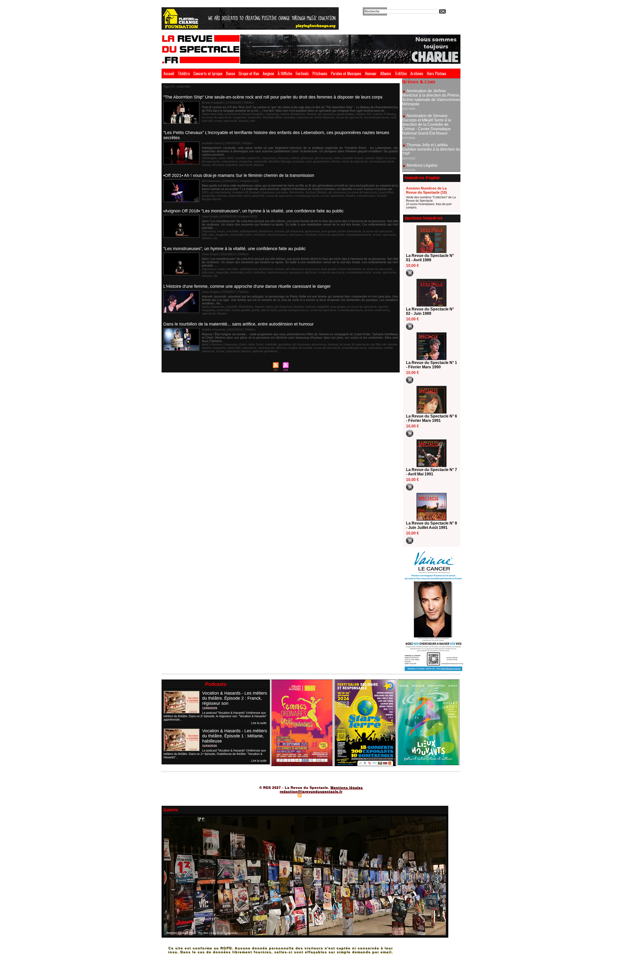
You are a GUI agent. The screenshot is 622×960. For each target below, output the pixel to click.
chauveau (272, 114)
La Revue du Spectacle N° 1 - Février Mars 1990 (431, 365)
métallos (260, 234)
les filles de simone (384, 344)
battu (205, 306)
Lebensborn (229, 161)
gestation (284, 344)
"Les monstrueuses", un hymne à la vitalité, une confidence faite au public (234, 248)
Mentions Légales (422, 137)
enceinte (282, 192)
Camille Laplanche (247, 158)
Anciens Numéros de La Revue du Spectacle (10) (426, 190)
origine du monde (300, 348)
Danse (230, 73)
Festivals (302, 73)
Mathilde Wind (272, 117)
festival (310, 192)
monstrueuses (277, 234)
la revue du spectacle (217, 117)
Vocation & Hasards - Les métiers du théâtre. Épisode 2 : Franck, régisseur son (234, 698)
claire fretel (255, 344)
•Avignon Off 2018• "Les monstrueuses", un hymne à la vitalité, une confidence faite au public (253, 210)
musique (289, 117)
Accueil (169, 73)
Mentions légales (346, 787)
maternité (254, 117)
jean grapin (329, 231)
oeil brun (311, 234)
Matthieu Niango (280, 161)
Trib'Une (401, 73)
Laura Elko (386, 192)
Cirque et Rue (249, 73)
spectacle (230, 121)
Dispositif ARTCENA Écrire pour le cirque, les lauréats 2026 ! (430, 167)
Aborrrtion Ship (212, 114)
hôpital (360, 114)
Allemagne (209, 158)
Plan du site (287, 795)
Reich (336, 161)
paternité (258, 196)
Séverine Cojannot (224, 165)
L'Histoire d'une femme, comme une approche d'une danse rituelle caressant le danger (247, 286)
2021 (205, 192)
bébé (230, 158)
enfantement (248, 231)
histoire (299, 306)
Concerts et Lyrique (207, 73)
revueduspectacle (376, 117)
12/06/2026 (209, 708)
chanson (216, 344)
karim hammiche (349, 231)
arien (221, 158)
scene (218, 121)
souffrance (381, 310)
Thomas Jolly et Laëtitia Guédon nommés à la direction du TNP (431, 121)
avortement (233, 114)
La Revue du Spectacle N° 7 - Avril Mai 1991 (431, 472)
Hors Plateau (436, 73)
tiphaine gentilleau (264, 351)
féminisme (298, 114)
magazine (239, 117)
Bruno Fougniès (253, 114)
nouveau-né (305, 117)
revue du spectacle (349, 117)
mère (247, 196)
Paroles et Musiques (346, 73)
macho (383, 306)
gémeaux (307, 158)
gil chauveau (326, 114)
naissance (296, 234)
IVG (369, 114)
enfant (284, 114)
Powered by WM (332, 795)
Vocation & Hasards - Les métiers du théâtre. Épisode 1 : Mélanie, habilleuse (234, 735)
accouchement (220, 192)
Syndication (310, 795)
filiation (322, 192)
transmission (366, 196)
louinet (206, 348)
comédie (231, 306)
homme (310, 306)
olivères (281, 348)
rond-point (375, 348)
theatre (244, 121)
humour (333, 344)
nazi (308, 161)
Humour (371, 73)
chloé (242, 344)
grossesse (312, 231)
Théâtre (184, 73)
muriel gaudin (241, 310)
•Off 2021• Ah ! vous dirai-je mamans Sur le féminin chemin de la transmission (238, 175)
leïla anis (208, 234)
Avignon (268, 73)
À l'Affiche (285, 73)
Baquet (254, 192)
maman (222, 196)
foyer (269, 306)
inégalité (323, 306)
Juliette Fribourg (384, 114)
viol (252, 121)
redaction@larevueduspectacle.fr (311, 791)
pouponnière (321, 161)
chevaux (283, 158)
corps (221, 231)
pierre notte (269, 310)
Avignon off (240, 192)
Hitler (337, 158)
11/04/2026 (209, 746)
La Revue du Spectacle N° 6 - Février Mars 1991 (431, 418)
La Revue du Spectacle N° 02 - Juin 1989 (430, 311)
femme (311, 114)
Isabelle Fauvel (353, 158)
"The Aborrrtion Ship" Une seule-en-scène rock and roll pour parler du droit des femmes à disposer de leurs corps (272, 97)
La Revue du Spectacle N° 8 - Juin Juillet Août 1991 (431, 525)
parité (256, 310)
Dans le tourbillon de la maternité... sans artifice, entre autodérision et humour (238, 324)
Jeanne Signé (374, 158)
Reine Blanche (324, 117)
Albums (385, 73)
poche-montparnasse (293, 310)
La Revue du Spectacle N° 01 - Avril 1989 (430, 258)
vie (215, 238)
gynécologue (345, 114)
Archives (416, 73)
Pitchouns (319, 73)
